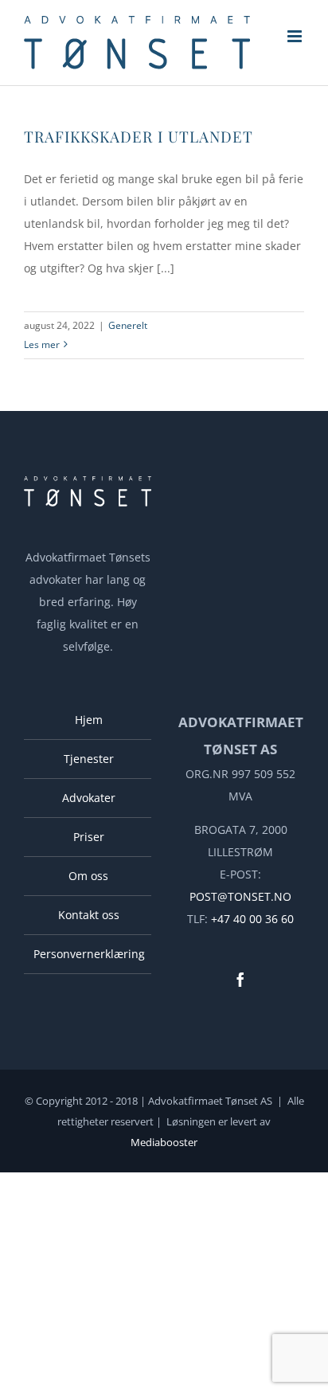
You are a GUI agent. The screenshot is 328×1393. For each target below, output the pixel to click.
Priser (88, 836)
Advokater (88, 797)
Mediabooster (164, 1142)
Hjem (89, 719)
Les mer (42, 344)
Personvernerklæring (88, 953)
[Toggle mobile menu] (295, 36)
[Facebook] (240, 979)
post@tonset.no (240, 896)
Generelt (127, 325)
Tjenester (89, 758)
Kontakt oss (88, 914)
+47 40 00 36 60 (252, 918)
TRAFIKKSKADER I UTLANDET (138, 136)
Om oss (88, 875)
